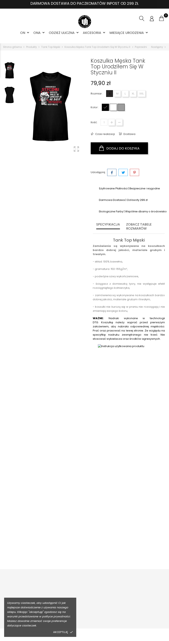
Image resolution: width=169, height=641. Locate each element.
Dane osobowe (153, 588)
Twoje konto (153, 580)
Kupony (148, 622)
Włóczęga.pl (118, 595)
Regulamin (84, 595)
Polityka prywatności (33, 632)
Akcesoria (94, 32)
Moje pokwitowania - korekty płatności (154, 605)
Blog (80, 614)
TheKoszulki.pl (119, 588)
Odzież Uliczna (64, 32)
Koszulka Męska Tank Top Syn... (137, 458)
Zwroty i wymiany (54, 595)
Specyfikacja (108, 224)
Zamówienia (151, 595)
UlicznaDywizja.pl (121, 607)
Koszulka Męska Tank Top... (32, 458)
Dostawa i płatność (56, 588)
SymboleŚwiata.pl (122, 614)
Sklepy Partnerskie (89, 607)
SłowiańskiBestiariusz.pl (126, 601)
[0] (161, 18)
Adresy (147, 616)
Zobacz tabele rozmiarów (139, 226)
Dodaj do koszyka (123, 148)
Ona (39, 32)
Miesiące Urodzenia (129, 32)
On (25, 32)
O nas (81, 588)
